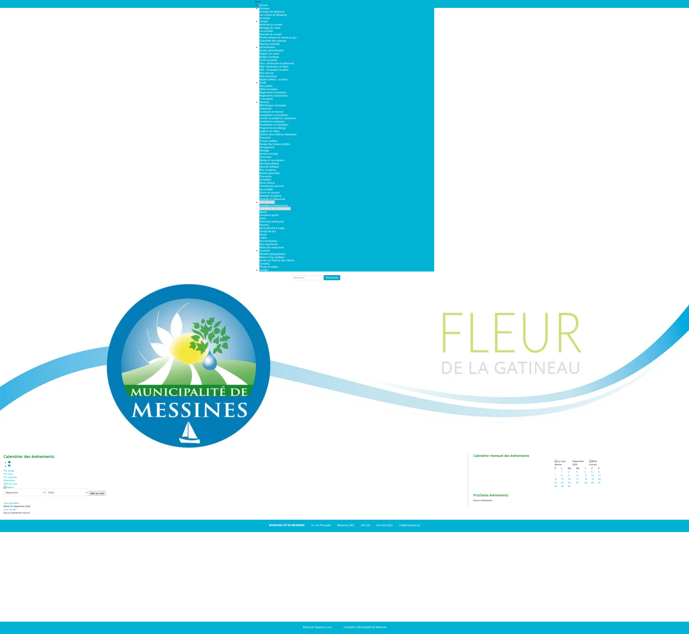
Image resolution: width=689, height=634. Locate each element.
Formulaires (266, 98)
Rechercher (332, 277)
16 (569, 479)
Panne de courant (269, 192)
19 (592, 479)
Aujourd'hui (9, 480)
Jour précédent (11, 503)
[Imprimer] (9, 462)
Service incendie (268, 153)
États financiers (268, 76)
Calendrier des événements (275, 208)
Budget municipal (269, 57)
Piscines (264, 224)
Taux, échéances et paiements (276, 63)
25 (586, 482)
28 (555, 486)
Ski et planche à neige (271, 228)
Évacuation (265, 176)
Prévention (265, 157)
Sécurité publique (269, 163)
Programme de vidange (272, 128)
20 (599, 479)
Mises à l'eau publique (272, 257)
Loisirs (263, 237)
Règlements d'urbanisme (273, 95)
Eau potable (266, 189)
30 (569, 486)
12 (592, 475)
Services (264, 102)
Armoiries (264, 18)
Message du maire (269, 27)
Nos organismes (268, 244)
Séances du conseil (270, 34)
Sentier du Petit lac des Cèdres (276, 260)
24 (577, 482)
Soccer (263, 234)
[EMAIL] (9, 466)
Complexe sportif (268, 215)
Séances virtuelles (269, 44)
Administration (267, 47)
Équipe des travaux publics (274, 144)
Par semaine (10, 477)
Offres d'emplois (268, 89)
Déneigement (267, 147)
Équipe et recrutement (272, 160)
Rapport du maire (269, 53)
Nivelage (264, 150)
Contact (263, 270)
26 (592, 482)
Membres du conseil (270, 24)
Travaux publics (268, 140)
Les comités (266, 31)
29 (562, 486)
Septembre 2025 (578, 462)
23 (569, 482)
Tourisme (264, 250)
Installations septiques (271, 121)
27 (599, 482)
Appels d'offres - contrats (273, 79)
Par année (9, 470)
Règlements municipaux (273, 92)
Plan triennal (266, 73)
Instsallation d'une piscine (273, 115)
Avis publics (266, 86)
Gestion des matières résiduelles (277, 134)
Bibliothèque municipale (272, 105)
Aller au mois (10, 483)
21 (555, 482)
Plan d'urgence (267, 170)
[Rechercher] (9, 486)
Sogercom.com (323, 627)
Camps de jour (267, 231)
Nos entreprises (268, 241)
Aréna (262, 218)
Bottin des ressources (271, 247)
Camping (264, 263)
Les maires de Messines (273, 15)
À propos (264, 8)
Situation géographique (272, 254)
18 (586, 479)
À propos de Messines (272, 11)
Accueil (263, 5)
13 (599, 475)
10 (577, 475)
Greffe (262, 82)
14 (555, 479)
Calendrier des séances (272, 40)
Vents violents (267, 182)
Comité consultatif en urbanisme (277, 118)
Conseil (263, 21)
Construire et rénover (271, 111)
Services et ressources (272, 199)
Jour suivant (10, 509)
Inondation (265, 179)
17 (577, 479)
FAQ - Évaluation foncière (273, 69)
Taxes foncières (268, 60)
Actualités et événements (273, 205)
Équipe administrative (271, 50)
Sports (263, 212)
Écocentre (265, 137)
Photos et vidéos (268, 266)
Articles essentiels (269, 173)
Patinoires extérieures (271, 221)
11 (586, 475)
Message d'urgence (270, 195)
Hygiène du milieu (269, 131)
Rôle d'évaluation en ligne (274, 66)
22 (562, 482)
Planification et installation (274, 124)
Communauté (267, 202)
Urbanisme (265, 108)
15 (562, 479)
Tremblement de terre (271, 186)
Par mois (8, 474)
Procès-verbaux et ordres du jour (278, 37)
